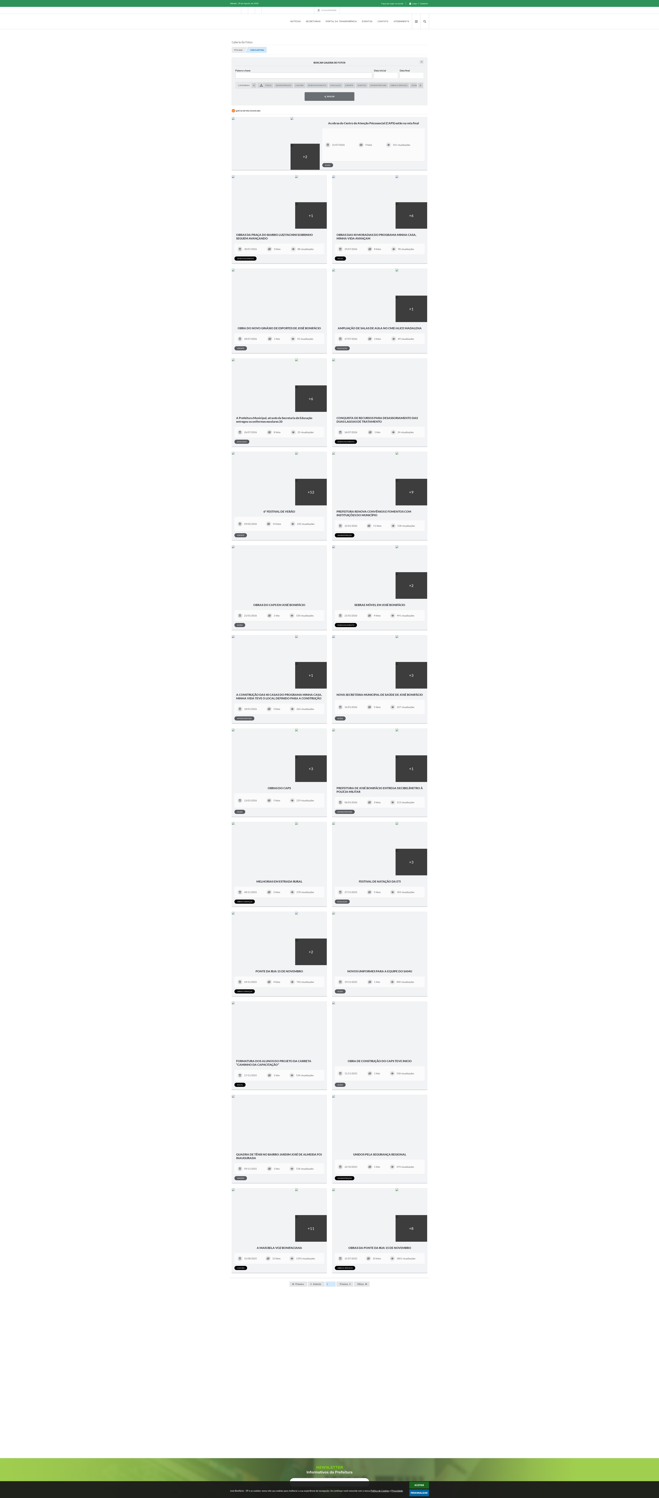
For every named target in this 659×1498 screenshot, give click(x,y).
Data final (405, 70)
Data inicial (380, 70)
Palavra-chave (242, 70)
